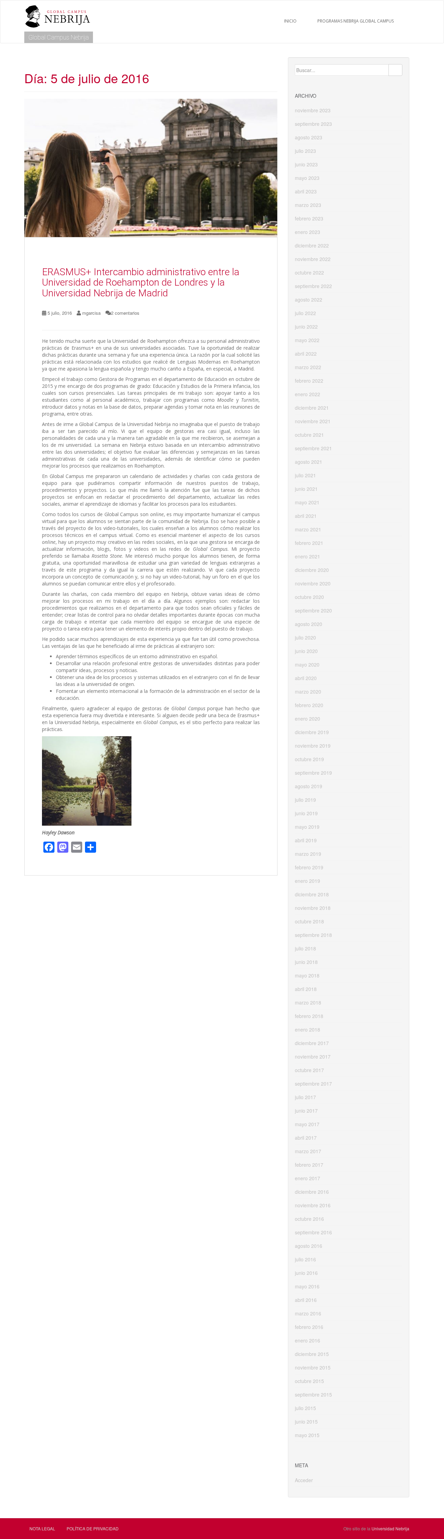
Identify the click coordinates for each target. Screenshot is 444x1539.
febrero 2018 (309, 1015)
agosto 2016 (308, 1245)
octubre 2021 (309, 434)
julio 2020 (305, 637)
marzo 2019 (308, 853)
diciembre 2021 (312, 407)
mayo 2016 (307, 1286)
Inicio (290, 21)
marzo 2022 (308, 367)
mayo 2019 (307, 826)
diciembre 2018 (312, 894)
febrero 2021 (309, 542)
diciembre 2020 (312, 569)
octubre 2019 (309, 759)
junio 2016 (306, 1272)
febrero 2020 (309, 705)
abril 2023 (306, 191)
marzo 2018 (308, 1002)
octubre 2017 (309, 1070)
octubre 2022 (309, 272)
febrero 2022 (309, 380)
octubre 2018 (309, 921)
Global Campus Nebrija (58, 37)
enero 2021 (307, 556)
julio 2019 (305, 799)
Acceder (304, 1480)
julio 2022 (305, 313)
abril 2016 (306, 1299)
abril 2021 (306, 515)
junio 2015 (306, 1421)
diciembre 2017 (312, 1043)
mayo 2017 (307, 1124)
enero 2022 (307, 394)
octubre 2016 (309, 1218)
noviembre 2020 (313, 583)
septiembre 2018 (313, 934)
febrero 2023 (309, 218)
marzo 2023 (308, 204)
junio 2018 (306, 961)
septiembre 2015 (313, 1394)
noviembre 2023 (313, 110)
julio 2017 (305, 1097)
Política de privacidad (93, 1528)
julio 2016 (305, 1259)
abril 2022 (306, 353)
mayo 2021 (307, 502)
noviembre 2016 (313, 1205)
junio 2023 (306, 164)
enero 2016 (307, 1340)
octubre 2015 (309, 1380)
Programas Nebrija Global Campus (355, 21)
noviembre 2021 (313, 421)
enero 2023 (307, 231)
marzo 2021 (308, 529)
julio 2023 (305, 150)
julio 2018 (305, 948)
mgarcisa (91, 313)
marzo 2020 (308, 691)
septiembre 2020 (313, 610)
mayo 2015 (307, 1435)
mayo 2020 (307, 664)
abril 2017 (306, 1137)
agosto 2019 (308, 786)
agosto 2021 (308, 461)
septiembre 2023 (313, 123)
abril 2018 (306, 988)
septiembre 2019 (313, 772)
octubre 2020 (309, 596)
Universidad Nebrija (390, 1528)
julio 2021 (305, 475)
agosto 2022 (308, 299)
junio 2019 (306, 813)
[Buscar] (395, 70)
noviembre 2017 (313, 1056)
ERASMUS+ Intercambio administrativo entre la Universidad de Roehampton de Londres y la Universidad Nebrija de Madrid (140, 282)
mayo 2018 (307, 975)
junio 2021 (306, 488)
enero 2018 (307, 1029)
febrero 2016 (309, 1326)
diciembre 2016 (312, 1191)
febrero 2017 (309, 1164)
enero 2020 (307, 718)
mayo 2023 (307, 177)
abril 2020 (306, 678)
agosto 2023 (308, 137)
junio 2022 (306, 326)
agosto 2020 (308, 623)
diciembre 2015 (312, 1353)
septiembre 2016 (313, 1232)
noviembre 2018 (313, 907)
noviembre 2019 (313, 745)
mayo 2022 (307, 340)
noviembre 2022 (313, 258)
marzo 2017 (308, 1151)
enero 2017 (307, 1178)
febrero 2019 (309, 867)
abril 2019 (306, 840)
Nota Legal (42, 1528)
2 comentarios (125, 313)
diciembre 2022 (312, 245)
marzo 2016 (308, 1313)
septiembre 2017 (313, 1083)
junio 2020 (306, 650)
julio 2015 (305, 1408)
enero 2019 (307, 880)
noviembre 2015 (313, 1367)
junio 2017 (306, 1110)
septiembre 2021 (313, 448)
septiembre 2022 (313, 285)
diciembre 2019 (312, 732)
